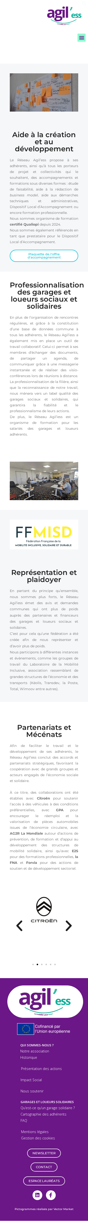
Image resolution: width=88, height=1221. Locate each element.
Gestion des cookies (38, 1138)
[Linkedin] (37, 1195)
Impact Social (31, 1080)
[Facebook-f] (51, 1195)
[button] (84, 4)
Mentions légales (35, 1131)
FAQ (24, 1120)
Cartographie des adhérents (43, 1114)
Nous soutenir (32, 1091)
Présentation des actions (41, 1068)
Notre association (34, 1051)
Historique (28, 1057)
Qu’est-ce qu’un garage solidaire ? (48, 1108)
